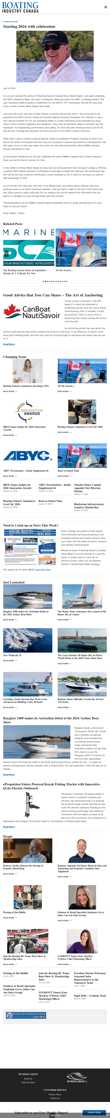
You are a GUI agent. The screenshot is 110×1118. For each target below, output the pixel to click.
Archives (95, 564)
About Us (28, 1078)
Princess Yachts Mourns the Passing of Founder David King (80, 272)
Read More (9, 344)
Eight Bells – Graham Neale (90, 995)
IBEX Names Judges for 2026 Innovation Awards (24, 428)
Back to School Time (68, 470)
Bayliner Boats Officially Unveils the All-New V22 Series (81, 700)
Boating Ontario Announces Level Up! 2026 (80, 427)
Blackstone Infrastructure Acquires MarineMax (89, 506)
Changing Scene (10, 22)
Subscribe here (43, 569)
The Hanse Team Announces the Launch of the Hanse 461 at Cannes (82, 613)
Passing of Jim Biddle (14, 912)
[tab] (43, 281)
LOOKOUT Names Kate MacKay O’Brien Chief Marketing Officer (75, 957)
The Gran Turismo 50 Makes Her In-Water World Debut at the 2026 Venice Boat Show (80, 657)
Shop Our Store (28, 1082)
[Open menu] (106, 7)
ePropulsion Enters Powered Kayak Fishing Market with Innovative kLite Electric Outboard (51, 786)
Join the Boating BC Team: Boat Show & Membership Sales (24, 957)
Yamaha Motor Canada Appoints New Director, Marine (87, 488)
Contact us (55, 1098)
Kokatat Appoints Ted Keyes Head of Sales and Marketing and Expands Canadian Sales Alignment (82, 868)
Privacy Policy (55, 1094)
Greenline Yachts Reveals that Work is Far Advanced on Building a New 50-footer (25, 700)
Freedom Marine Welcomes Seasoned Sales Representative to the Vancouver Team (90, 978)
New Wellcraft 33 (12, 655)
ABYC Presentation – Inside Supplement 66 (25, 470)
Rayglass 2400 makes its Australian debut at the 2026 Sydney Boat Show (26, 613)
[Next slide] (103, 254)
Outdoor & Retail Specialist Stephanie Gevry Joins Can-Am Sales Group (81, 913)
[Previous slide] (6, 254)
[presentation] (28, 247)
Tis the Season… (12, 270)
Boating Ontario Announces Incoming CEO (26, 386)
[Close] (107, 1104)
